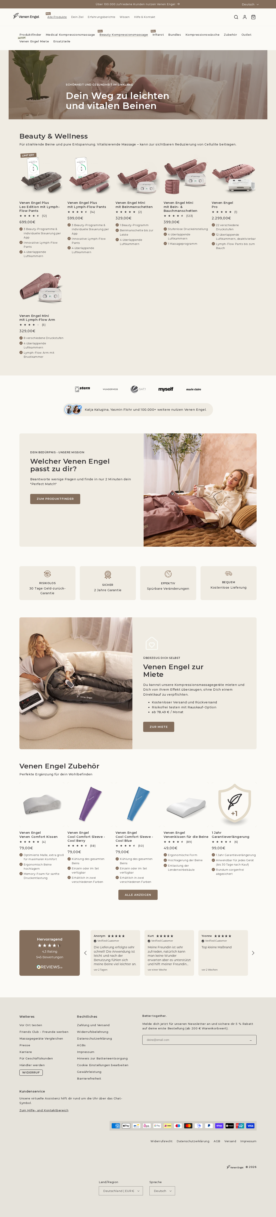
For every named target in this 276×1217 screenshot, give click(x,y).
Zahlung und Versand (93, 1025)
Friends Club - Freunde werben (43, 1031)
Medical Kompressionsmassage (70, 34)
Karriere (25, 1052)
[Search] (236, 17)
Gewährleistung (89, 1071)
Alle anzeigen (138, 894)
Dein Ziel (77, 17)
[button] (85, 953)
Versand (230, 1141)
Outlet (247, 34)
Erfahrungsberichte (101, 17)
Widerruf (31, 1072)
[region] (169, 953)
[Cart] (253, 17)
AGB (217, 1141)
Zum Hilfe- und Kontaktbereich (43, 1110)
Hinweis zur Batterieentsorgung (102, 1058)
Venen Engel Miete (34, 41)
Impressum (85, 1052)
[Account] (245, 17)
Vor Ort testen (30, 1025)
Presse (24, 1045)
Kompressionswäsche (202, 34)
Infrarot (158, 34)
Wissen (125, 17)
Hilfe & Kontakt (144, 17)
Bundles (174, 34)
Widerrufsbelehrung (92, 1031)
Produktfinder (30, 34)
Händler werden (32, 1065)
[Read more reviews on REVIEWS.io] (50, 965)
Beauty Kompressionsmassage (123, 34)
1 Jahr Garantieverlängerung (230, 834)
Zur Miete (159, 726)
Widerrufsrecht (161, 1141)
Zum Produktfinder (55, 499)
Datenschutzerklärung (94, 1038)
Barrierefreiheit (89, 1078)
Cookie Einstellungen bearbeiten (103, 1065)
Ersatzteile (62, 41)
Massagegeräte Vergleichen (41, 1038)
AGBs (81, 1045)
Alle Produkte (57, 17)
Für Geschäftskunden (36, 1058)
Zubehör (230, 34)
